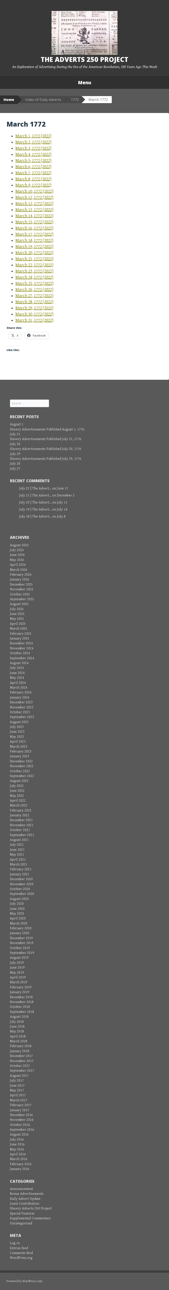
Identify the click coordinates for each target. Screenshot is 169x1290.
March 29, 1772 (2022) (34, 308)
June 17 (62, 488)
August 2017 (19, 1076)
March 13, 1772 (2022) (34, 209)
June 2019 (17, 968)
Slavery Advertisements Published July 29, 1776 (45, 459)
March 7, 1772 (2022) (33, 173)
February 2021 (20, 869)
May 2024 (17, 678)
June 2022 (17, 791)
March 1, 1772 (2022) (33, 136)
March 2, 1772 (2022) (33, 142)
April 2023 (18, 742)
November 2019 (21, 943)
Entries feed (19, 1248)
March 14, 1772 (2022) (34, 216)
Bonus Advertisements (27, 1194)
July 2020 (17, 904)
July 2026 (17, 550)
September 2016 (22, 1130)
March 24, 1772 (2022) (34, 277)
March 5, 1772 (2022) (33, 160)
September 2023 (22, 717)
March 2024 (18, 688)
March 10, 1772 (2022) (34, 191)
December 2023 (21, 702)
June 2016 (17, 1144)
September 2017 (22, 1071)
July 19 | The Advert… (35, 509)
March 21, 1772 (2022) (34, 259)
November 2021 (21, 825)
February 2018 (20, 1046)
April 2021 (18, 860)
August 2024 (19, 663)
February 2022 (20, 810)
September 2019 (22, 953)
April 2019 (18, 977)
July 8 (61, 516)
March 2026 (18, 570)
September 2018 (22, 1012)
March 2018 (18, 1041)
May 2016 (17, 1149)
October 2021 (20, 830)
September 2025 (22, 599)
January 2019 (19, 992)
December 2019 (21, 938)
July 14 (62, 509)
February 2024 (20, 692)
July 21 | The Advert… (35, 495)
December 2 (66, 495)
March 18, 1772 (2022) (34, 240)
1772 (75, 99)
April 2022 (18, 801)
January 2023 (19, 756)
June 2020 (17, 909)
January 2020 (19, 933)
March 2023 (18, 747)
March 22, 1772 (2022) (34, 265)
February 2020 (20, 928)
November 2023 (21, 707)
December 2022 (21, 761)
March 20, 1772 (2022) (34, 252)
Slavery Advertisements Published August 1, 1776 (47, 429)
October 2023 (20, 712)
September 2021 (22, 835)
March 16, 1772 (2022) (34, 228)
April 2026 (18, 565)
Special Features (22, 1213)
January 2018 (19, 1051)
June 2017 (17, 1086)
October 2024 (20, 653)
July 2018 (17, 1022)
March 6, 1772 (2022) (33, 166)
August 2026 (19, 545)
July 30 (15, 444)
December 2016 (21, 1115)
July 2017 (17, 1081)
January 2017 (19, 1110)
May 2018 (17, 1031)
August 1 (16, 424)
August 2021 (19, 840)
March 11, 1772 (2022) (34, 197)
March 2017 (18, 1100)
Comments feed (21, 1253)
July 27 (15, 469)
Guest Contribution (24, 1204)
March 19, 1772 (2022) (34, 246)
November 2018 (21, 1002)
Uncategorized (21, 1223)
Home (9, 99)
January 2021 (19, 874)
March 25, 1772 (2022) (34, 283)
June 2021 (17, 850)
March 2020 (18, 923)
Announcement (21, 1189)
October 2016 (20, 1125)
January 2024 (19, 697)
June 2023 (17, 732)
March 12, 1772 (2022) (34, 203)
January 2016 (19, 1169)
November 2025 (21, 589)
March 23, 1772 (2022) (34, 271)
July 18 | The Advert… (35, 516)
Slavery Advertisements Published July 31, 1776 (45, 439)
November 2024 (21, 648)
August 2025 (19, 604)
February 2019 (20, 987)
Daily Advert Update (25, 1199)
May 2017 (17, 1090)
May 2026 (17, 560)
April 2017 (18, 1095)
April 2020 (18, 918)
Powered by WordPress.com (24, 1281)
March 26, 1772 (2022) (34, 289)
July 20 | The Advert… (35, 502)
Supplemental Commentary (30, 1218)
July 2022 (17, 786)
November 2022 (21, 766)
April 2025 (18, 624)
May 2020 (17, 914)
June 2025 (17, 614)
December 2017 (21, 1056)
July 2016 (17, 1140)
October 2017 (20, 1066)
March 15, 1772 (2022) (34, 222)
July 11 (62, 502)
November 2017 (21, 1061)
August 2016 (19, 1134)
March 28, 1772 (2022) (34, 302)
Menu (84, 82)
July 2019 (17, 963)
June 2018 (17, 1027)
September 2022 (22, 776)
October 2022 (20, 771)
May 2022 (17, 796)
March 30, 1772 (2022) (34, 314)
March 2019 (18, 982)
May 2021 (17, 855)
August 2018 (19, 1017)
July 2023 (17, 727)
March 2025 (18, 629)
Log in (15, 1243)
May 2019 (17, 973)
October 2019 (20, 948)
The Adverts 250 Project (84, 59)
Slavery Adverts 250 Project (31, 1208)
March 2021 (18, 864)
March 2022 (18, 805)
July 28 (15, 464)
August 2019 (19, 958)
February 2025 (20, 634)
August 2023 (19, 722)
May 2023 (17, 737)
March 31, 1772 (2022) (34, 320)
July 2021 (17, 845)
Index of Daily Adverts (43, 99)
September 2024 (22, 658)
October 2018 (20, 1007)
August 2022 (19, 781)
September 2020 (22, 894)
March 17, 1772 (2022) (34, 234)
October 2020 (20, 889)
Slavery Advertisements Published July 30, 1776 (45, 449)
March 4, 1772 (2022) (33, 154)
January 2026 (19, 579)
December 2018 (21, 997)
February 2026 (20, 575)
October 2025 (20, 594)
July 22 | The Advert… (35, 488)
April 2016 (18, 1154)
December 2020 (21, 879)
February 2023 (20, 751)
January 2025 (19, 638)
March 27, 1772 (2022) (34, 295)
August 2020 (19, 899)
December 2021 (21, 820)
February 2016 (20, 1164)
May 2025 (17, 619)
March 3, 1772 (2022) (33, 148)
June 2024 (17, 673)
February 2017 (20, 1105)
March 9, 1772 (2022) (33, 185)
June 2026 (17, 555)
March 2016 (18, 1159)
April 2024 (18, 683)
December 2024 (21, 643)
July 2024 (17, 668)
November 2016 (21, 1120)
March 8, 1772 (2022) (33, 179)
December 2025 (21, 584)
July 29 (15, 454)
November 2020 (21, 884)
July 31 (15, 434)
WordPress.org (21, 1258)
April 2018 (18, 1036)
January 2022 (19, 815)
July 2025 (17, 609)
